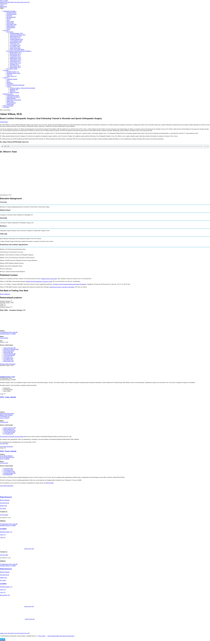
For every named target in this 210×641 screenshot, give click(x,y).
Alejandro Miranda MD (9, 353)
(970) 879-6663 (4, 338)
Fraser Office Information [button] (6, 485)
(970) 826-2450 (4, 422)
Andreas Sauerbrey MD (9, 348)
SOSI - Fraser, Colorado (8, 451)
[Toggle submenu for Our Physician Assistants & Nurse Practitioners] (31, 51)
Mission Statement (5, 500)
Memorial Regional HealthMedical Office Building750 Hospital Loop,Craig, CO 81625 (7, 416)
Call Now (2, 638)
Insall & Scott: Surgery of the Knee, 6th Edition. (62, 287)
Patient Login (3, 505)
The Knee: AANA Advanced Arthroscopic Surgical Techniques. (69, 284)
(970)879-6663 (4, 122)
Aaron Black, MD (8, 359)
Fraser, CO (3, 534)
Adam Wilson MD (8, 352)
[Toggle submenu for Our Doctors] (13, 32)
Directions (2, 640)
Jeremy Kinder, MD (8, 361)
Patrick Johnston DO (8, 350)
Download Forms (4, 503)
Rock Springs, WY (5, 595)
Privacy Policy (42, 636)
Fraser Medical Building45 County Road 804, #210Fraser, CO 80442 (7, 457)
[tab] (105, 301)
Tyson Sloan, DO (7, 356)
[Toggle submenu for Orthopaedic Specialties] (16, 11)
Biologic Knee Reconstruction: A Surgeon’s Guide (39, 281)
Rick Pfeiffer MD (7, 474)
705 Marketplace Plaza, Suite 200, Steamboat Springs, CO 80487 (9, 524)
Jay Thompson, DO (8, 358)
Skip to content (4, 0)
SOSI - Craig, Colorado (8, 397)
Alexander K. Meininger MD (10, 349)
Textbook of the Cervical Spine (49, 278)
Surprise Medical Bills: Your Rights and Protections (60, 636)
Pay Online (3, 508)
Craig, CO (2, 537)
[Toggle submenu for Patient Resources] (13, 94)
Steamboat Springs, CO (6, 532)
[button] (7, 364)
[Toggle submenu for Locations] (9, 70)
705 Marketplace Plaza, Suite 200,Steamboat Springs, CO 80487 (9, 333)
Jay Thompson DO (8, 433)
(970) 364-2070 (4, 463)
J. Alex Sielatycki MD (9, 355)
